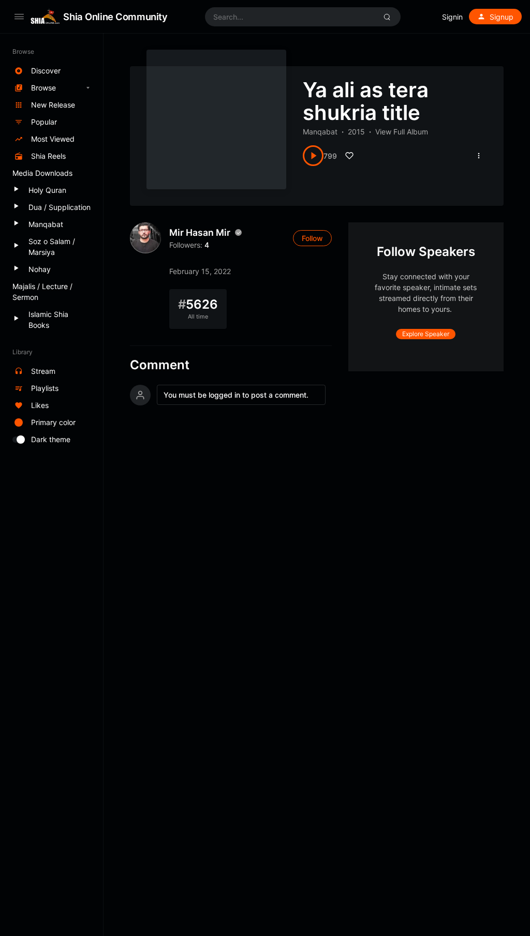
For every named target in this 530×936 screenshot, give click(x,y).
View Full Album (401, 131)
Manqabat (320, 131)
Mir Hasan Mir (199, 232)
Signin (452, 16)
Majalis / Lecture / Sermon (42, 291)
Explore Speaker (425, 334)
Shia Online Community (115, 16)
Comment (159, 365)
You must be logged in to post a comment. (236, 394)
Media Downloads (42, 173)
